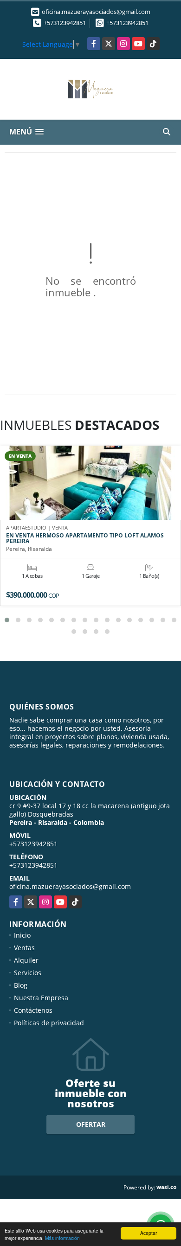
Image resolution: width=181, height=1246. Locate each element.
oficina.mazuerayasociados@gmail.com (70, 886)
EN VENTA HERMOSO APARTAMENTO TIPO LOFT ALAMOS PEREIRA (85, 538)
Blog (20, 985)
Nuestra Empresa (41, 997)
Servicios (27, 972)
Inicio (22, 935)
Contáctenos (33, 1010)
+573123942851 (65, 23)
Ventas (24, 947)
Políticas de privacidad (49, 1022)
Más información (62, 1237)
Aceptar (148, 1232)
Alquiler (26, 960)
